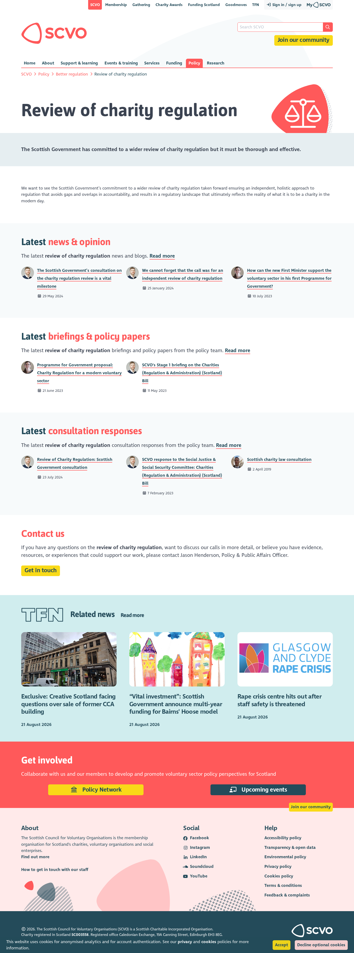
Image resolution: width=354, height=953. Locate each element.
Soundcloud (202, 866)
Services (152, 63)
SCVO (95, 4)
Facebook (199, 837)
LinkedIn (198, 856)
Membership (116, 4)
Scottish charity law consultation (279, 459)
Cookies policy (278, 876)
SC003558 (80, 935)
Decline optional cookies (321, 944)
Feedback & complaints (287, 895)
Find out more (35, 856)
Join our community (303, 40)
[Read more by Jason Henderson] (27, 272)
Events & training (121, 63)
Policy (194, 63)
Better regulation (72, 74)
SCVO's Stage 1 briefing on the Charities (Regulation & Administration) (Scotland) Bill (182, 372)
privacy (185, 941)
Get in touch (41, 570)
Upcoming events (263, 789)
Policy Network (101, 789)
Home (29, 63)
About (48, 63)
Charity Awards (169, 4)
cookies (208, 941)
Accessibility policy (282, 837)
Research (215, 63)
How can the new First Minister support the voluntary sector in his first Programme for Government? (289, 278)
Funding (174, 63)
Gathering (141, 4)
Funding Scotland (204, 4)
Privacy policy (277, 866)
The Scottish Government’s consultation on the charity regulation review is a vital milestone (79, 278)
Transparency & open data (290, 847)
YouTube (198, 876)
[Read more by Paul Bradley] (237, 461)
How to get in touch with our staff (54, 869)
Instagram (200, 847)
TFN (255, 4)
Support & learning (79, 63)
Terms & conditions (283, 885)
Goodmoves (236, 4)
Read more (162, 256)
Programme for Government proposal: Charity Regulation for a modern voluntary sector (79, 372)
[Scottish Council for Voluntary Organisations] (54, 33)
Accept (281, 944)
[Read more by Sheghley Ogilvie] (237, 272)
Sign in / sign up (286, 4)
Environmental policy (285, 856)
